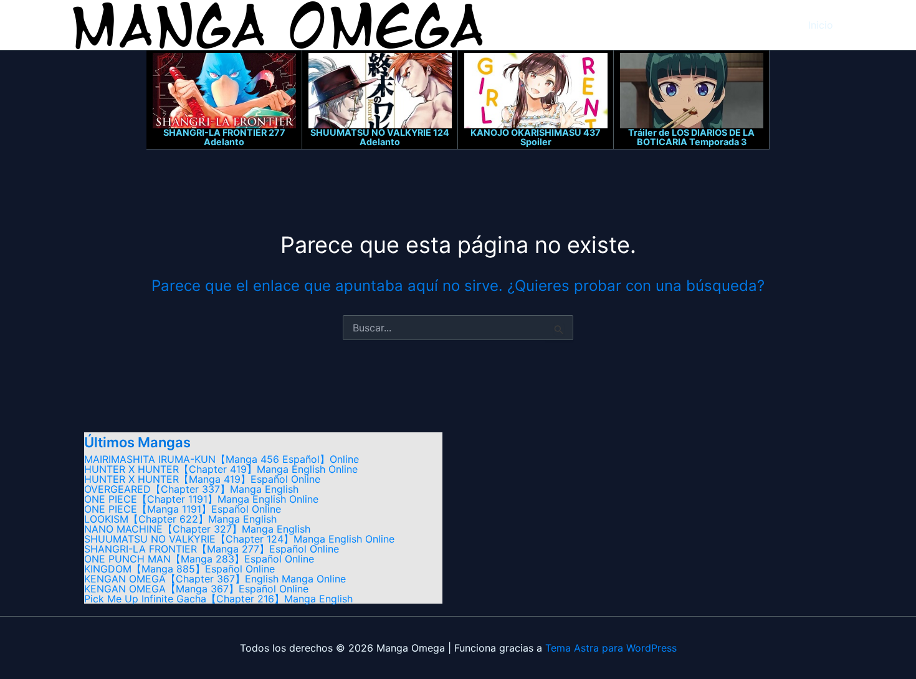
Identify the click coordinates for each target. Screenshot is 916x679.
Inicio (820, 25)
